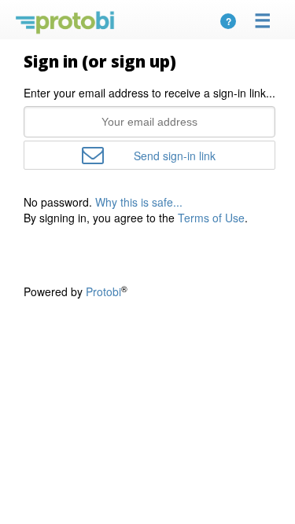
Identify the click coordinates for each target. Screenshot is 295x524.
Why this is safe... (139, 202)
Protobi (103, 291)
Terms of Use (211, 217)
